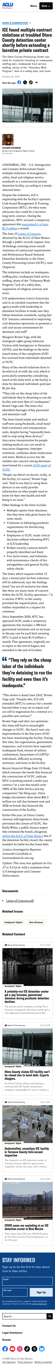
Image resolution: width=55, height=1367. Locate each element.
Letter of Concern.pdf (20, 900)
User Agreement (9, 1362)
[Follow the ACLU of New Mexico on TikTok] (27, 1349)
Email (6, 1279)
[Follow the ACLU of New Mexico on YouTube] (12, 1349)
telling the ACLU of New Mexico (22, 836)
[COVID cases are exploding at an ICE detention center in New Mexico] (27, 1210)
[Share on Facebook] (19, 83)
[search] (50, 1316)
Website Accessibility (43, 1362)
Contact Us (9, 1325)
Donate (6, 1339)
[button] (31, 82)
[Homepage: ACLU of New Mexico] (12, 6)
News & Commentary (15, 23)
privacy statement (39, 1304)
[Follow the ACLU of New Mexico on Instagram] (20, 1349)
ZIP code (7, 1290)
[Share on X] (25, 83)
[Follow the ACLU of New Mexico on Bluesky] (42, 1349)
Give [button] (44, 6)
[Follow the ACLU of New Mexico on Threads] (34, 1349)
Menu (33, 5)
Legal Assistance (12, 1332)
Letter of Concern (29, 233)
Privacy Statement (25, 1362)
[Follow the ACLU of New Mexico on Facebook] (5, 1349)
